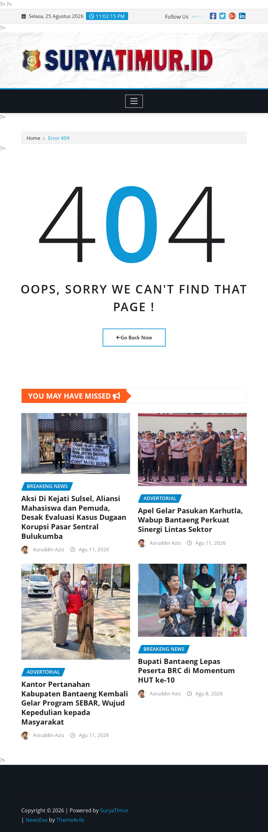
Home (33, 138)
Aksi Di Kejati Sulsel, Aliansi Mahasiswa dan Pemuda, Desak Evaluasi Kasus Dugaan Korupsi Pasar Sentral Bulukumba (73, 516)
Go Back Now (136, 337)
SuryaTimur (114, 810)
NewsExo (36, 819)
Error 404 (59, 138)
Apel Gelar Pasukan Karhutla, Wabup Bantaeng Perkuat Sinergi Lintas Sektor (190, 519)
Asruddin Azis (48, 549)
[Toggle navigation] (134, 101)
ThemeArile (70, 819)
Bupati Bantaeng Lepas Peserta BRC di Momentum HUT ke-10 (186, 670)
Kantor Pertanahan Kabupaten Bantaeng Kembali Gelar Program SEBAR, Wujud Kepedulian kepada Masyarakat (74, 702)
